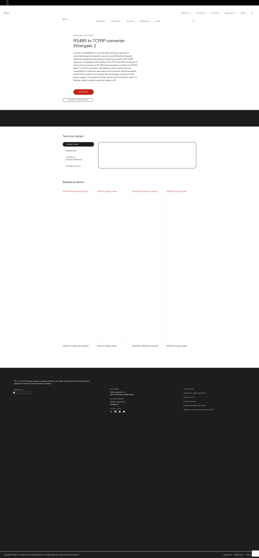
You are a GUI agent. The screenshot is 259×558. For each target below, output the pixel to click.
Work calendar (190, 401)
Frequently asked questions (195, 393)
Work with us (189, 397)
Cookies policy (239, 555)
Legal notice (227, 555)
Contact (83, 92)
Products (185, 13)
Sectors (215, 13)
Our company (189, 389)
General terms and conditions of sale (198, 410)
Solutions (200, 13)
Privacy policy (250, 555)
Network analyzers (83, 35)
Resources (229, 13)
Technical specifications (78, 100)
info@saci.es (114, 404)
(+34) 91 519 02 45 (117, 402)
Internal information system (195, 406)
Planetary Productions (71, 555)
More (243, 13)
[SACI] (65, 21)
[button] (252, 13)
